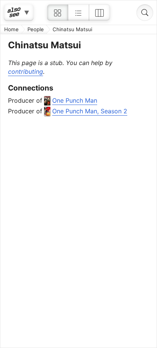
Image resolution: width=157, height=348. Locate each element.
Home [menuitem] (11, 29)
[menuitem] (57, 13)
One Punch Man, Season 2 (89, 111)
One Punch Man (74, 100)
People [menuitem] (35, 29)
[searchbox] (144, 12)
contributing (25, 71)
